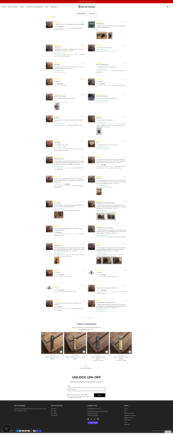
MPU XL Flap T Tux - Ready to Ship (102, 85)
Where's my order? (129, 413)
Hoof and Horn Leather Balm (101, 148)
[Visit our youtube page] (98, 419)
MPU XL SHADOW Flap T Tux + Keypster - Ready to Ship (106, 51)
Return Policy (127, 420)
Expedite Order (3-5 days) (101, 276)
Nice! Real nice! (57, 47)
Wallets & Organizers (34, 7)
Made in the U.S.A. (129, 417)
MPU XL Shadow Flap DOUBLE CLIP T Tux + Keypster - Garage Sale (66, 54)
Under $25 (53, 408)
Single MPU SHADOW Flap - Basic (60, 125)
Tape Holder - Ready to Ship (59, 276)
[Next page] (131, 343)
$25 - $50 (53, 411)
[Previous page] (41, 343)
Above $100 (54, 415)
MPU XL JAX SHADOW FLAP (102, 64)
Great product (57, 142)
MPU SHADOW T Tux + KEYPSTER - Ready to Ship (105, 166)
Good (97, 142)
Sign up (100, 395)
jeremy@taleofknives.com (94, 408)
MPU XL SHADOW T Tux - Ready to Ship (61, 102)
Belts (22, 7)
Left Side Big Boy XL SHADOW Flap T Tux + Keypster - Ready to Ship (108, 291)
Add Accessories (85, 368)
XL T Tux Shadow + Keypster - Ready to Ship (62, 28)
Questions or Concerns (130, 415)
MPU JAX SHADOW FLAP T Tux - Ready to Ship (62, 168)
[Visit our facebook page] (88, 419)
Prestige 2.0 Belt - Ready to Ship (60, 72)
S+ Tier (98, 245)
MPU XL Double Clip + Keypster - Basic (61, 148)
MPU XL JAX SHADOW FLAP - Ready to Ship (104, 70)
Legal (125, 422)
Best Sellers (13, 7)
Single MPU (56, 117)
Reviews (54, 7)
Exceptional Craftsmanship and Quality (105, 203)
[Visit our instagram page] (91, 419)
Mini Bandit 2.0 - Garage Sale (59, 210)
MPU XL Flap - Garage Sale (101, 311)
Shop (4, 7)
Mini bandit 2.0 (57, 203)
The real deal (99, 178)
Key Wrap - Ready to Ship (101, 31)
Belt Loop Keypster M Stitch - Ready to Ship (104, 187)
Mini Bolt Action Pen (58, 85)
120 (89, 317)
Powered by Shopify (156, 430)
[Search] (164, 7)
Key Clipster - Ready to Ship (101, 102)
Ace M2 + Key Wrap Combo (101, 237)
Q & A (125, 411)
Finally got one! (57, 245)
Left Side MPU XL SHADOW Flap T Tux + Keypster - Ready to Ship (66, 233)
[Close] (10, 424)
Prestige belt (57, 64)
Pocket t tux (99, 117)
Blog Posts (127, 424)
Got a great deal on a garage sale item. (105, 302)
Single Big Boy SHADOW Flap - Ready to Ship (62, 185)
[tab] (86, 365)
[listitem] (86, 1)
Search (126, 408)
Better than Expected (59, 158)
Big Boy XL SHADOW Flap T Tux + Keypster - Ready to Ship (107, 254)
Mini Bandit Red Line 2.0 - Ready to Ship (103, 212)
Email (69, 386)
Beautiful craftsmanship (60, 96)
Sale (46, 7)
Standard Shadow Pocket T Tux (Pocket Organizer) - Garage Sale (108, 123)
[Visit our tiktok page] (94, 419)
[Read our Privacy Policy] (91, 397)
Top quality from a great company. (104, 227)
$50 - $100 (54, 413)
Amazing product (100, 23)
